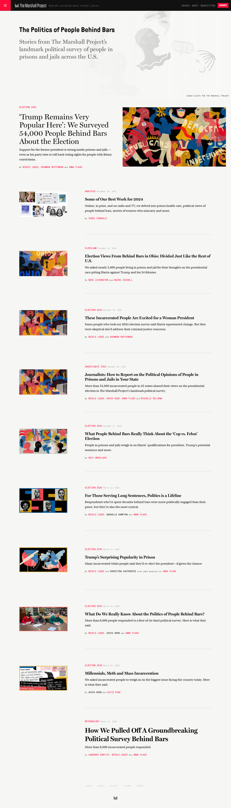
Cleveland (91, 247)
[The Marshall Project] (30, 5)
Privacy (114, 785)
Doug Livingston (98, 279)
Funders (141, 785)
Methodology (92, 721)
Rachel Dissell (123, 279)
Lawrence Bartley (99, 754)
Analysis (90, 191)
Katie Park (114, 692)
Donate (223, 5)
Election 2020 (93, 487)
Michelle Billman (151, 398)
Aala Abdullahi (97, 457)
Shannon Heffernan (52, 166)
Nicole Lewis (31, 166)
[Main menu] (5, 5)
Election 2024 (27, 106)
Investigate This (95, 366)
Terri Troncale (97, 218)
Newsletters (208, 5)
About (195, 5)
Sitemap (127, 785)
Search (186, 5)
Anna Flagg (75, 166)
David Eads (113, 398)
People (100, 785)
